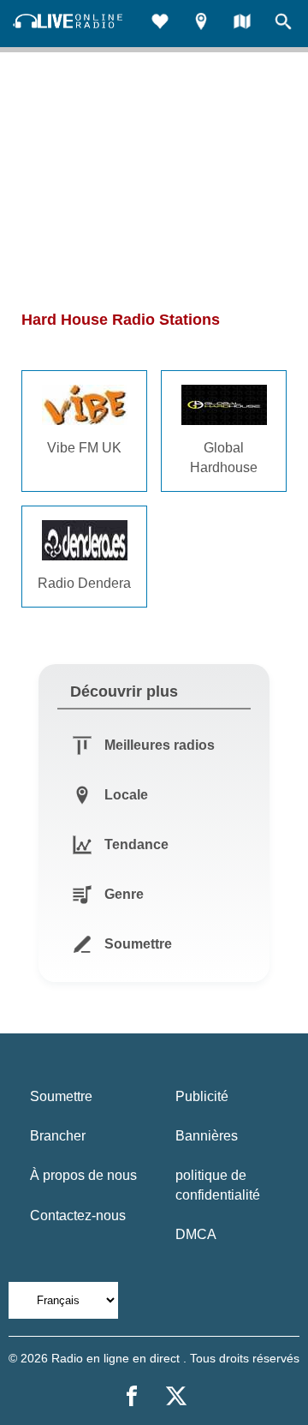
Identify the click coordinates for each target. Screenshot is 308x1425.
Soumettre (61, 1096)
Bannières (206, 1136)
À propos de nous (83, 1175)
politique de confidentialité (217, 1184)
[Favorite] (160, 23)
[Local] (201, 23)
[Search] (283, 23)
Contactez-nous (78, 1215)
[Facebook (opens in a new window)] (131, 1395)
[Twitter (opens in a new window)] (176, 1395)
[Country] (242, 23)
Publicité (201, 1096)
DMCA (195, 1234)
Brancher (58, 1136)
